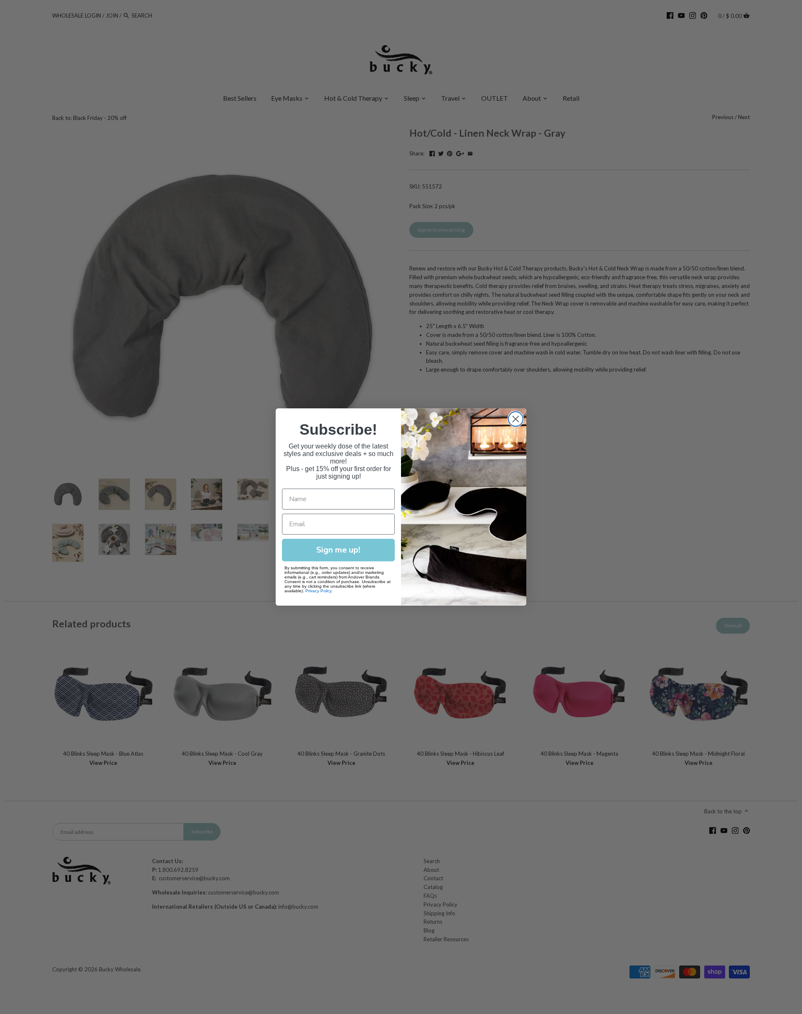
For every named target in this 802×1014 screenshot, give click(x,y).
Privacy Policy (318, 591)
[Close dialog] (515, 419)
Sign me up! (338, 549)
